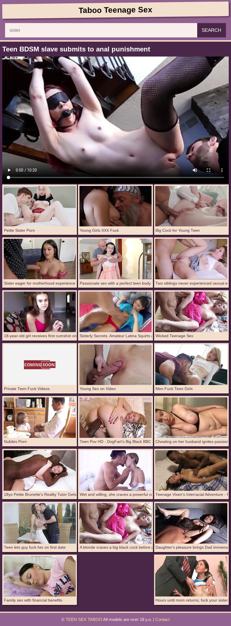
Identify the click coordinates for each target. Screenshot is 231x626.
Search (211, 30)
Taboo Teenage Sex (115, 10)
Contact (162, 619)
